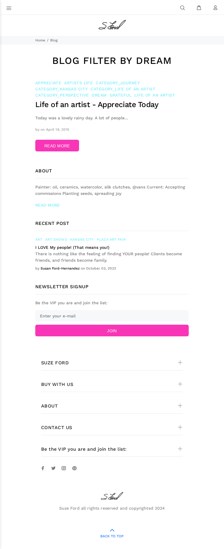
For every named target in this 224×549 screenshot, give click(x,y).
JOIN (112, 330)
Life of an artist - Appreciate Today (96, 104)
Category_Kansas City (61, 89)
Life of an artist (154, 95)
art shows (56, 239)
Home (40, 40)
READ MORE (57, 146)
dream (99, 95)
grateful (121, 95)
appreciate (48, 83)
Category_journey (118, 83)
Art (38, 239)
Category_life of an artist (122, 89)
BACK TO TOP (112, 536)
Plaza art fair (111, 239)
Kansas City (82, 239)
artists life (78, 83)
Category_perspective (62, 95)
